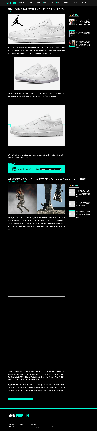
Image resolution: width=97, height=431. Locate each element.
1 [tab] (32, 152)
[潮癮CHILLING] (10, 3)
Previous (9, 125)
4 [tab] (39, 152)
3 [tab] (36, 152)
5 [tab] (41, 152)
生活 (51, 3)
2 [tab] (34, 152)
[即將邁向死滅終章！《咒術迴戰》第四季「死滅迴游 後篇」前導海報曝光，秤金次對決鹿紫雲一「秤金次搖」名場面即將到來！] (72, 43)
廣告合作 (33, 424)
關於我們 (11, 424)
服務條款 (22, 424)
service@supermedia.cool (21, 427)
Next (64, 125)
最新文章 (21, 3)
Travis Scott (12, 399)
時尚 (44, 3)
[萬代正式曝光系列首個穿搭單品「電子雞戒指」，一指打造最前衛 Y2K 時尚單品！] (72, 33)
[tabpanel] (36, 125)
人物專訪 (30, 3)
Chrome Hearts (21, 399)
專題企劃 (74, 3)
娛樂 (57, 3)
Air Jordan (11, 163)
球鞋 (38, 3)
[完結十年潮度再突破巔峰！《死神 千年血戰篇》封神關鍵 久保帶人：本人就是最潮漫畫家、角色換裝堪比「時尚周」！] (72, 22)
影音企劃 (65, 3)
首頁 (9, 11)
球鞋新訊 (13, 11)
